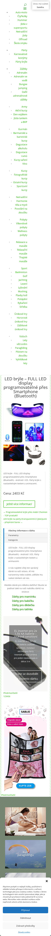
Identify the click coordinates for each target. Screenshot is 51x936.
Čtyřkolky (22, 16)
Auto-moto (21, 12)
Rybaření (22, 303)
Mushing (22, 291)
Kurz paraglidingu (25, 853)
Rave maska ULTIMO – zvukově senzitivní (25, 635)
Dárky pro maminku (24, 596)
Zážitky (23, 68)
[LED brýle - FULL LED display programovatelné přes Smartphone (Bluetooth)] (24, 442)
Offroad (23, 39)
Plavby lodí (21, 295)
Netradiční (21, 197)
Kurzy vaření (20, 159)
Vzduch (23, 336)
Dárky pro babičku (23, 600)
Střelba (23, 306)
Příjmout (25, 910)
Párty (24, 50)
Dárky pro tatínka (22, 609)
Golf (25, 276)
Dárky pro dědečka (23, 605)
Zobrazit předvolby (25, 925)
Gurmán (22, 129)
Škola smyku (20, 43)
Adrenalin (22, 72)
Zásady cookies (24, 932)
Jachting (23, 279)
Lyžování (22, 287)
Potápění (22, 299)
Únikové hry (20, 313)
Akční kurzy (21, 110)
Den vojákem (20, 114)
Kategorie (13, 540)
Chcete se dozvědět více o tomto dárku (25, 677)
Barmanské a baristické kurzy (20, 136)
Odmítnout (25, 918)
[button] (46, 881)
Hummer (22, 20)
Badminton (21, 272)
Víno (24, 163)
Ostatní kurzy (20, 182)
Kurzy (24, 170)
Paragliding (21, 347)
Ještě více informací (19, 504)
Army (24, 106)
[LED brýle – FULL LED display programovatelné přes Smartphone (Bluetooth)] (13, 460)
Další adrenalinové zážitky (20, 95)
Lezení (24, 283)
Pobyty (23, 219)
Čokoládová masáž (25, 820)
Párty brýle (21, 61)
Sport (24, 268)
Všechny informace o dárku (21, 530)
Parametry (13, 535)
